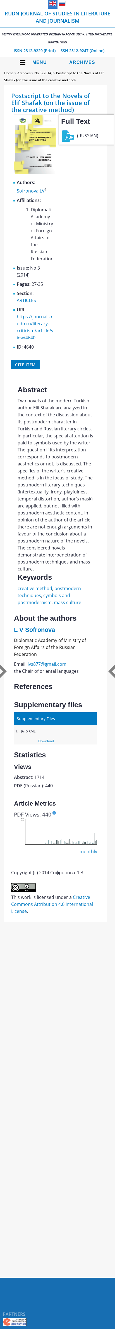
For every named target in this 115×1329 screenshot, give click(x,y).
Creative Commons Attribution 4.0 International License (52, 904)
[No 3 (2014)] (35, 173)
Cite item (25, 364)
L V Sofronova (34, 629)
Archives (82, 62)
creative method (35, 588)
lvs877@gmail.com (47, 664)
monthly (88, 851)
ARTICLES (26, 300)
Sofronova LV (31, 191)
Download (46, 741)
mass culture (67, 602)
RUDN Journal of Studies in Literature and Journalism (57, 27)
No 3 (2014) (43, 73)
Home (9, 73)
